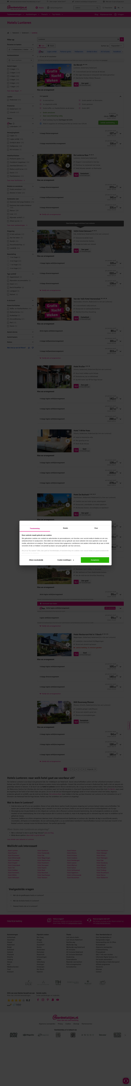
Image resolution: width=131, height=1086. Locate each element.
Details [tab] (65, 528)
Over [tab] (96, 528)
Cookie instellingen (64, 560)
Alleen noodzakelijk (36, 560)
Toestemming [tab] (35, 528)
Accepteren (95, 560)
